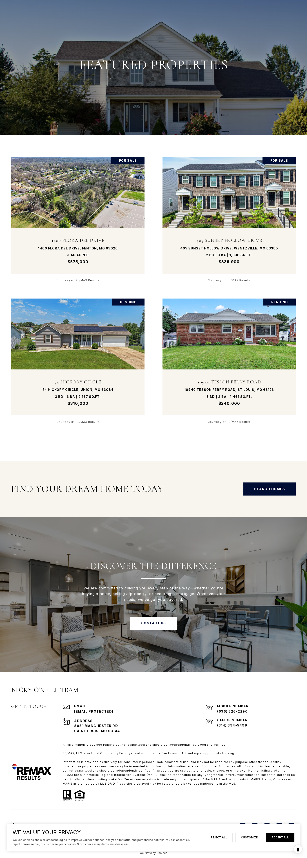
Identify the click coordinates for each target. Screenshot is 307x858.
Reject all (219, 837)
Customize (249, 837)
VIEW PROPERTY (78, 219)
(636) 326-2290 (232, 711)
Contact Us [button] (153, 623)
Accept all (280, 837)
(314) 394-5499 (232, 725)
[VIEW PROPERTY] (78, 215)
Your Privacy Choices (153, 853)
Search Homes (269, 489)
